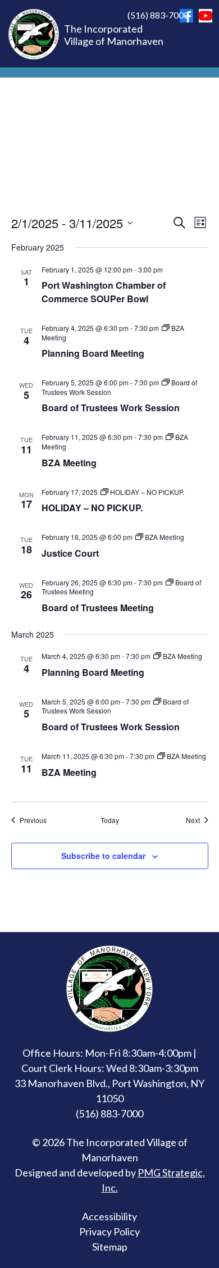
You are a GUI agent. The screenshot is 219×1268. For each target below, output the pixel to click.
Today (110, 820)
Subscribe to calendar (103, 855)
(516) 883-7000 (158, 15)
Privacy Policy (109, 1231)
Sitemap (109, 1246)
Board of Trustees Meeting (98, 607)
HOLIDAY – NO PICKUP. (92, 507)
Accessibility (109, 1216)
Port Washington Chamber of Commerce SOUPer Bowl (104, 292)
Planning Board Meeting (93, 353)
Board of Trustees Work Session (111, 407)
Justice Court (70, 553)
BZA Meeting (69, 462)
